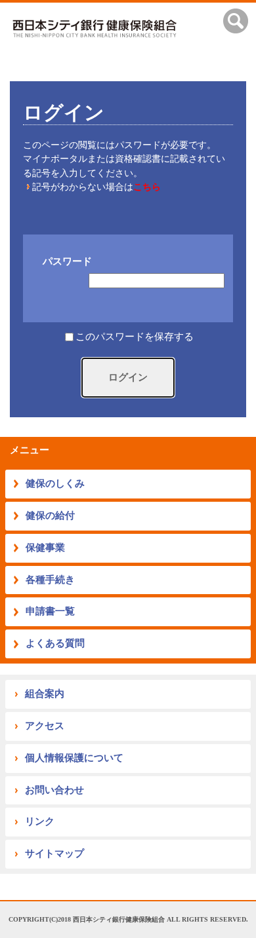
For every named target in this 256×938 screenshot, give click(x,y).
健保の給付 (50, 515)
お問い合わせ (54, 790)
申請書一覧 (50, 611)
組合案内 (44, 693)
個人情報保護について (74, 758)
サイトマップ (54, 853)
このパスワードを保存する (134, 337)
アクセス (44, 726)
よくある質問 (55, 643)
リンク (39, 821)
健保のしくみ (55, 483)
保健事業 (45, 547)
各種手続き (50, 579)
